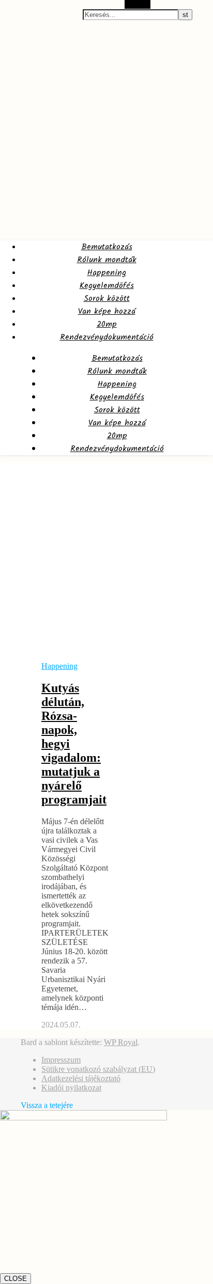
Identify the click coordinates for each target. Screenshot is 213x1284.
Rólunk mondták (106, 259)
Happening (106, 272)
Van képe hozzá (106, 311)
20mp (107, 324)
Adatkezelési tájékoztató (80, 1078)
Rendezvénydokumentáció (107, 337)
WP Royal (121, 1042)
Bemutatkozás (106, 246)
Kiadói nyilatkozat (71, 1087)
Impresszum (61, 1059)
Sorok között (107, 298)
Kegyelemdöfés (107, 285)
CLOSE (15, 1278)
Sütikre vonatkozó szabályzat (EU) (98, 1069)
